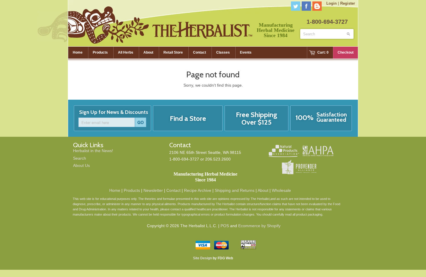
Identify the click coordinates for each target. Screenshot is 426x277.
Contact (173, 190)
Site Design (202, 258)
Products (132, 190)
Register (347, 3)
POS (225, 225)
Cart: (323, 52)
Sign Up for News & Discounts (113, 112)
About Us (81, 165)
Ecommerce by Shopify (259, 225)
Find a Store (188, 118)
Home (114, 190)
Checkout (346, 52)
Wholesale (281, 190)
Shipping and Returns (234, 190)
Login (331, 3)
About (263, 190)
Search (79, 158)
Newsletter (153, 190)
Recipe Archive (197, 190)
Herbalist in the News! (93, 150)
